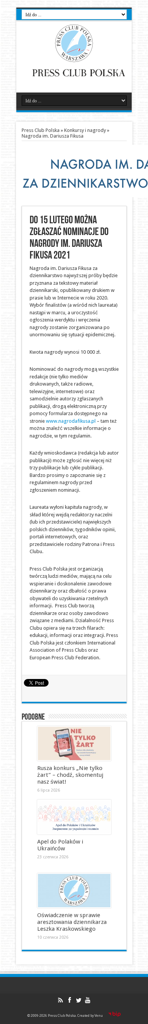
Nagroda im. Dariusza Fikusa (52, 136)
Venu (98, 1015)
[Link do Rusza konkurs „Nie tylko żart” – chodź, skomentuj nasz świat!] (74, 743)
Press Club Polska (41, 130)
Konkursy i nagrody (85, 130)
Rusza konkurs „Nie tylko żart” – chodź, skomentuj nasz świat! (70, 775)
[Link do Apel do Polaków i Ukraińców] (74, 817)
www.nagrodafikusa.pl (71, 421)
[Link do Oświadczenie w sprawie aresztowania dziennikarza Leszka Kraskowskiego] (74, 890)
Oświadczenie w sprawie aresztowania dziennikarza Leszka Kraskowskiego (72, 922)
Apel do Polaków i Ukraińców (60, 845)
